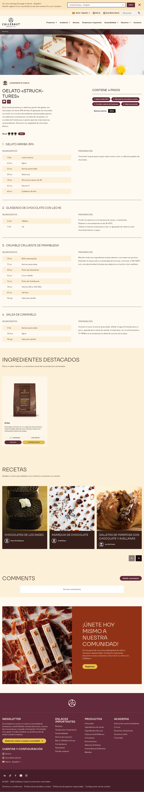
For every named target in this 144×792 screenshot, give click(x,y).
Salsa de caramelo (131, 104)
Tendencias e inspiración (92, 22)
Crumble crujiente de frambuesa (107, 104)
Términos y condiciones (12, 786)
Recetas (76, 22)
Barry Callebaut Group (65, 740)
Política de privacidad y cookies (37, 786)
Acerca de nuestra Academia (126, 723)
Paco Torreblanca (17, 541)
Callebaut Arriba (29, 191)
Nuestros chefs (120, 734)
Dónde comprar (62, 751)
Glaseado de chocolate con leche (126, 99)
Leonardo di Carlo (19, 83)
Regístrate (89, 666)
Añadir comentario (131, 578)
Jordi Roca (62, 541)
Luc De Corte (110, 544)
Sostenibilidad (61, 733)
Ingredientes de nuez (94, 731)
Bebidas (88, 752)
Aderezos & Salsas (93, 745)
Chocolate (89, 723)
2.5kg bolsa (35, 437)
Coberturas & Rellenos (94, 734)
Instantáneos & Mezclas (95, 748)
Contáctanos (61, 744)
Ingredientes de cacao (94, 727)
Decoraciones (91, 741)
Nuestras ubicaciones (123, 731)
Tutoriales (118, 738)
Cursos (117, 727)
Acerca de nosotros (63, 737)
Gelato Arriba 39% (102, 99)
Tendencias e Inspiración (66, 730)
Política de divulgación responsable (68, 786)
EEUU (112, 111)
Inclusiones (89, 738)
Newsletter (60, 748)
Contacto (137, 22)
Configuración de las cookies (97, 786)
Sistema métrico (100, 111)
